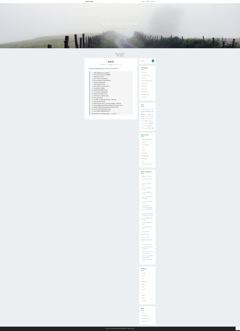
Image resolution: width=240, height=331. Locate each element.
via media (144, 300)
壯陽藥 (143, 176)
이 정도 (147, 231)
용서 (141, 123)
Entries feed (145, 315)
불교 (148, 116)
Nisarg (132, 328)
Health (143, 72)
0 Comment (119, 64)
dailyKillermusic (146, 239)
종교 (144, 126)
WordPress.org (145, 321)
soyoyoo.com (89, 1)
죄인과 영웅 (148, 244)
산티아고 (146, 118)
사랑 (143, 118)
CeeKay (143, 273)
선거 (149, 118)
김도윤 (143, 237)
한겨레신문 (145, 128)
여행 (148, 121)
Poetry (143, 89)
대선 (150, 111)
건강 (143, 109)
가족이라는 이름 (145, 156)
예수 (152, 121)
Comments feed (146, 318)
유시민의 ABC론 (145, 145)
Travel (143, 97)
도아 (143, 278)
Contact (153, 1)
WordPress (123, 328)
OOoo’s (143, 298)
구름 (143, 147)
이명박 (151, 123)
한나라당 (149, 128)
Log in (143, 313)
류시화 (146, 114)
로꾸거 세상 (149, 176)
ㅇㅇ (143, 218)
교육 (147, 109)
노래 (142, 111)
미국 (152, 114)
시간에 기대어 (145, 153)
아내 (143, 121)
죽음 (146, 126)
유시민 (147, 123)
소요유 (113, 64)
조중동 (143, 126)
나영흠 (143, 222)
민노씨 (143, 289)
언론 (145, 121)
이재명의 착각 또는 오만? (147, 164)
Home (143, 1)
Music (143, 83)
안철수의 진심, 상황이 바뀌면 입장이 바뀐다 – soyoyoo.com (147, 257)
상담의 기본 (144, 142)
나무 (143, 192)
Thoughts (144, 94)
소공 (143, 292)
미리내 (143, 287)
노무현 (145, 111)
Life (143, 78)
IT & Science (145, 75)
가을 (141, 109)
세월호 (152, 118)
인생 (143, 161)
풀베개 (143, 295)
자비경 (143, 150)
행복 (153, 128)
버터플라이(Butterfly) (147, 139)
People (143, 86)
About (147, 1)
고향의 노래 (144, 158)
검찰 (145, 109)
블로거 (150, 116)
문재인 (149, 114)
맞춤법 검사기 (145, 281)
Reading (144, 91)
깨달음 (152, 109)
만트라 (111, 62)
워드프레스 (144, 123)
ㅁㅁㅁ (143, 201)
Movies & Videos (146, 80)
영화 (150, 121)
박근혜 (145, 116)
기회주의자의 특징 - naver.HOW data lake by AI (147, 207)
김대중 (149, 109)
